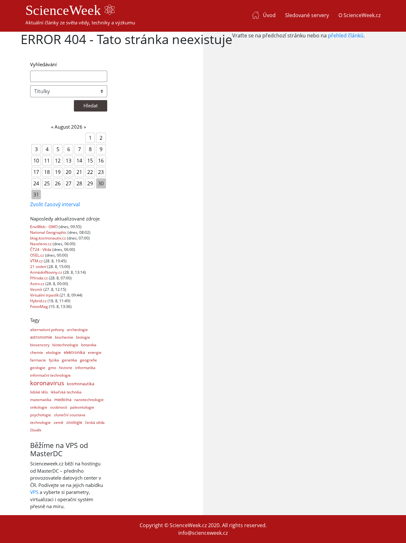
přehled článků (345, 35)
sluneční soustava (69, 415)
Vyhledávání (43, 64)
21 (79, 172)
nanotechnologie (89, 399)
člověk (35, 430)
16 (101, 160)
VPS (34, 492)
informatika (85, 367)
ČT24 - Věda (41, 249)
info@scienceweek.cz (203, 532)
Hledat (90, 105)
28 (79, 183)
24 (36, 183)
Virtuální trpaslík (45, 295)
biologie (83, 337)
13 (68, 160)
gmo (52, 367)
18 (47, 172)
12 (58, 160)
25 (47, 183)
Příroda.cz (39, 278)
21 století (38, 266)
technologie (40, 422)
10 (36, 160)
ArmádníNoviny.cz (46, 272)
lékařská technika (66, 392)
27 (68, 183)
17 (36, 172)
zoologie (74, 422)
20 (68, 172)
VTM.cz (37, 261)
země (58, 422)
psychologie (40, 415)
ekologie (53, 352)
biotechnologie (65, 345)
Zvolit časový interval (55, 204)
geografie (88, 360)
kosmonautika (80, 383)
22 (90, 172)
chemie (36, 352)
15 (90, 160)
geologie (37, 367)
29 (90, 183)
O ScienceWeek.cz (359, 15)
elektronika (74, 352)
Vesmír (36, 289)
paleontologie (82, 407)
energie (95, 352)
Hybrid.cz (39, 300)
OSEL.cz (37, 255)
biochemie (64, 337)
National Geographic (49, 232)
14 (79, 160)
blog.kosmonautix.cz (48, 238)
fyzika (54, 360)
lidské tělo (39, 392)
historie (65, 367)
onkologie (38, 407)
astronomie (41, 337)
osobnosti (58, 407)
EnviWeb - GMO (44, 226)
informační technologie (50, 375)
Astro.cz (37, 283)
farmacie (38, 360)
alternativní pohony (47, 329)
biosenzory (39, 345)
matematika (40, 399)
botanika (88, 345)
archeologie (77, 329)
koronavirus (47, 383)
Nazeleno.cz (41, 243)
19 (58, 172)
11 (47, 160)
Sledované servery (307, 15)
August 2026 (68, 127)
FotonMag (39, 306)
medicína (62, 399)
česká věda (95, 422)
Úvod (269, 15)
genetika (69, 360)
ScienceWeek (64, 10)
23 (101, 172)
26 (58, 183)
